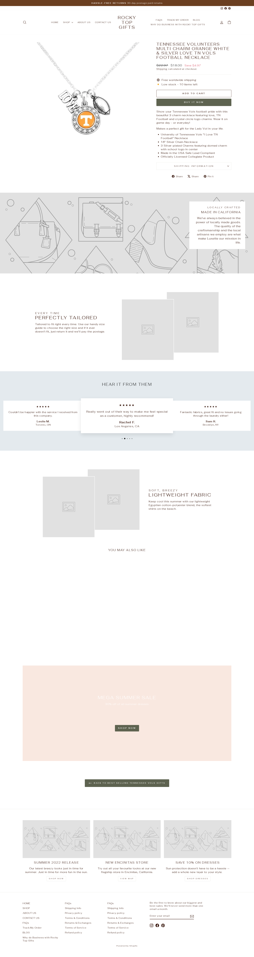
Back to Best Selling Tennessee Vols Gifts (129, 783)
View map (127, 878)
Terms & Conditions (77, 918)
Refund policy (73, 932)
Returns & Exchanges (78, 922)
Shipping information (194, 166)
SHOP (67, 22)
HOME (55, 22)
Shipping (161, 69)
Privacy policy (73, 913)
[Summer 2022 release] (56, 839)
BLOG (196, 20)
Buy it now (194, 102)
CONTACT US (103, 22)
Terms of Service (75, 927)
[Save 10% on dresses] (197, 839)
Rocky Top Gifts (127, 22)
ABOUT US (84, 22)
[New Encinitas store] (127, 839)
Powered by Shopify (127, 946)
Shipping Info (73, 908)
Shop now (56, 878)
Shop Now (127, 728)
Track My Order (178, 20)
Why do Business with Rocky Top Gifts (178, 24)
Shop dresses (197, 878)
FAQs (159, 20)
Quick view (47, 630)
